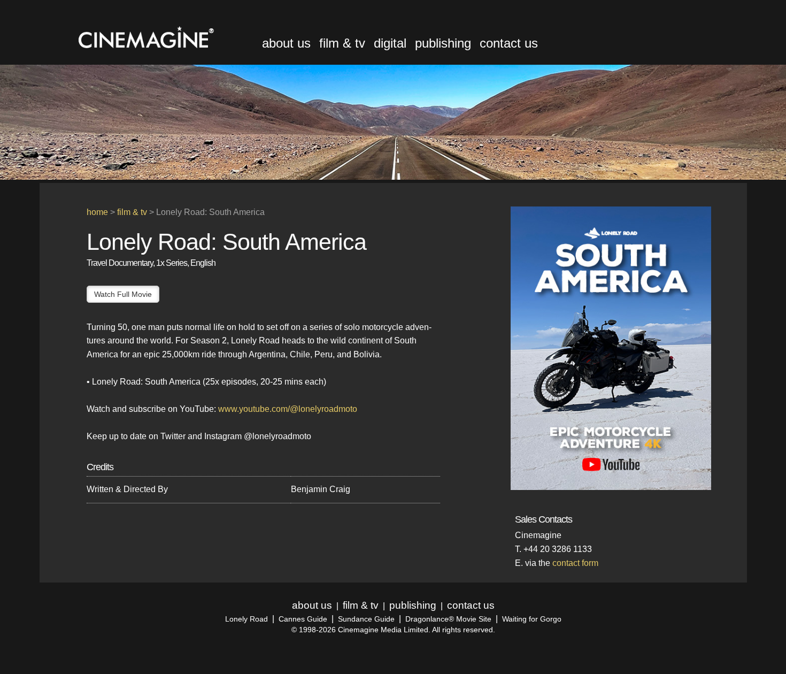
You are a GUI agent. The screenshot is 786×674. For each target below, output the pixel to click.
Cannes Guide (303, 619)
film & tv (342, 43)
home (97, 212)
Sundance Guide (366, 619)
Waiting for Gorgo (531, 619)
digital (390, 43)
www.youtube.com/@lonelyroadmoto (287, 408)
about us (286, 43)
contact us (509, 43)
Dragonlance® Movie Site (448, 619)
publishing (443, 43)
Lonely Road (246, 619)
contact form (575, 563)
